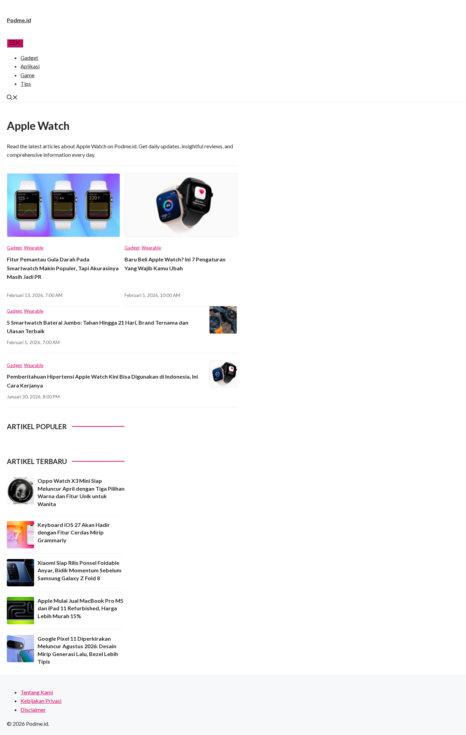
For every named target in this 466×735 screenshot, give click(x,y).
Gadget (29, 57)
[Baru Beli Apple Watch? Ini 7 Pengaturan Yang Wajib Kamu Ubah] (181, 208)
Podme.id (19, 20)
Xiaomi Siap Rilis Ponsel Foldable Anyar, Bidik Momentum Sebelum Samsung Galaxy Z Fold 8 (79, 570)
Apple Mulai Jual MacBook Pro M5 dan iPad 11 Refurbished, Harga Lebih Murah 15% (80, 608)
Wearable (33, 247)
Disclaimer (33, 709)
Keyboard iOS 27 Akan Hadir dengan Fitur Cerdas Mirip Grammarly (74, 532)
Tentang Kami (36, 692)
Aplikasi (30, 66)
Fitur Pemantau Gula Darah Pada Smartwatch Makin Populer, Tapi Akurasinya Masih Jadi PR (63, 268)
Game (27, 75)
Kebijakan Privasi (40, 700)
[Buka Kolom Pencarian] (12, 98)
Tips (25, 83)
